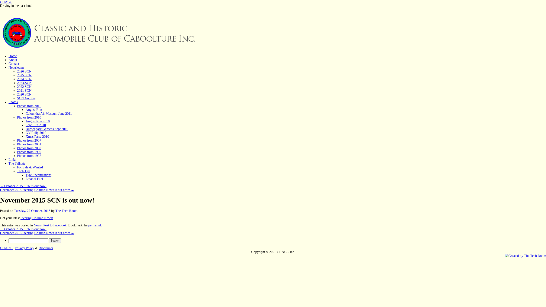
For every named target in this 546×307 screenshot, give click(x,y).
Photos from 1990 (29, 152)
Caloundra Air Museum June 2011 (49, 113)
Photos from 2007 (29, 140)
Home (13, 56)
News (38, 225)
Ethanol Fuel (34, 179)
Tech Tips (23, 171)
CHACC (6, 2)
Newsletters (16, 67)
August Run (34, 110)
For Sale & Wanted (30, 167)
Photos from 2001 (29, 144)
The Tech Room (66, 211)
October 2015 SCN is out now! (23, 186)
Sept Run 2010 (36, 125)
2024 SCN (24, 79)
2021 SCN (24, 90)
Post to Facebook (55, 225)
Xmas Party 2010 (37, 136)
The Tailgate (17, 163)
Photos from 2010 (29, 117)
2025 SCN (24, 75)
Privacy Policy (24, 248)
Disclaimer (46, 248)
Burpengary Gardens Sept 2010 (47, 129)
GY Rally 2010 (36, 133)
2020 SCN (24, 94)
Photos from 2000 (29, 148)
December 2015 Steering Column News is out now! (37, 190)
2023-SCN (24, 83)
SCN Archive (26, 98)
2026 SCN (24, 71)
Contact (14, 63)
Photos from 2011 (29, 106)
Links (12, 159)
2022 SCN (24, 86)
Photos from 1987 (29, 156)
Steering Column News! (36, 218)
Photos (13, 102)
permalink (95, 225)
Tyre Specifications (38, 175)
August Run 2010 (38, 121)
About (13, 60)
